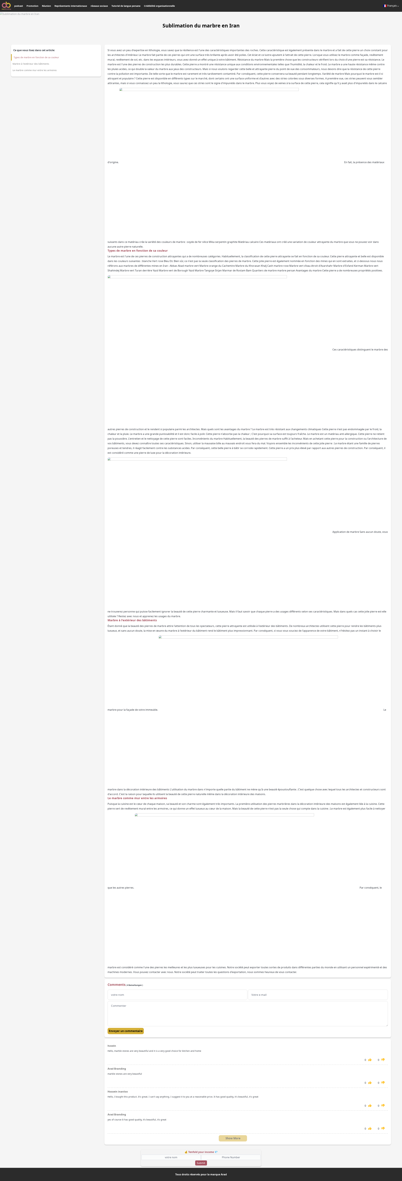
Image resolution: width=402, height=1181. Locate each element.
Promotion (32, 5)
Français (392, 5)
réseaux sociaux (99, 5)
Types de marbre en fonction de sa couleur (36, 57)
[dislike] (383, 1060)
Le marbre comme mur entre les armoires (35, 70)
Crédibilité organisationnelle (159, 5)
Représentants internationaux (70, 5)
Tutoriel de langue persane (125, 5)
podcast (18, 5)
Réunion (46, 5)
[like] (370, 1060)
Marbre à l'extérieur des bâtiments (31, 63)
